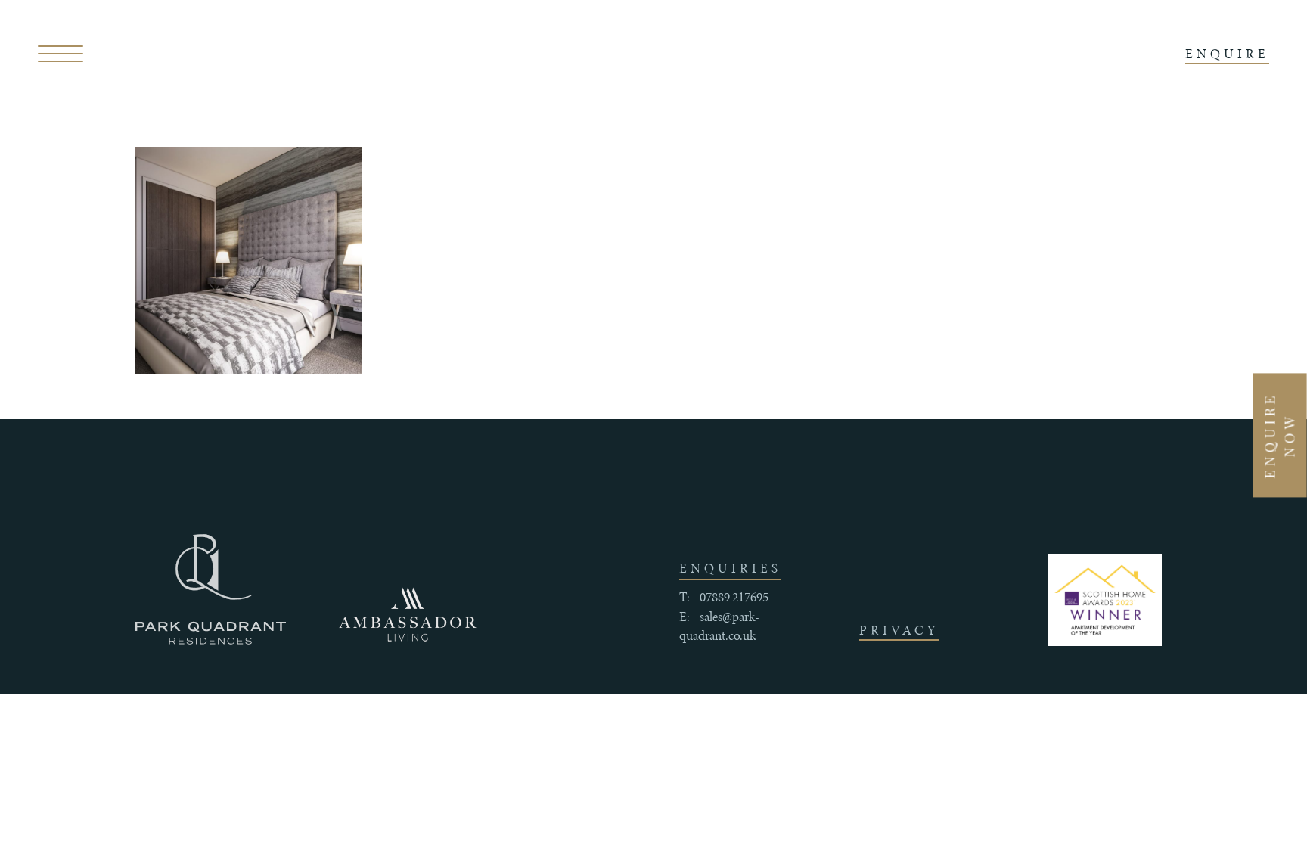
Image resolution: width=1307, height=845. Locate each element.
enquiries (730, 568)
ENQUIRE (1227, 54)
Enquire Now (1280, 435)
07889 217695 (734, 597)
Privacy (899, 630)
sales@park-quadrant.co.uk (719, 626)
